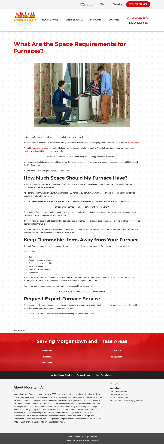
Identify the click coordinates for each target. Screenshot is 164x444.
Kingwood (47, 356)
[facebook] (111, 384)
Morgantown (116, 356)
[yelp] (116, 384)
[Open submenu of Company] (121, 20)
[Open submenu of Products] (103, 20)
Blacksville (47, 350)
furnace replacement (48, 305)
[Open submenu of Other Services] (85, 20)
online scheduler (60, 314)
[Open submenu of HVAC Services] (60, 20)
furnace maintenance (39, 148)
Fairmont (117, 350)
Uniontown (47, 363)
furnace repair (133, 143)
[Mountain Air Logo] (25, 10)
